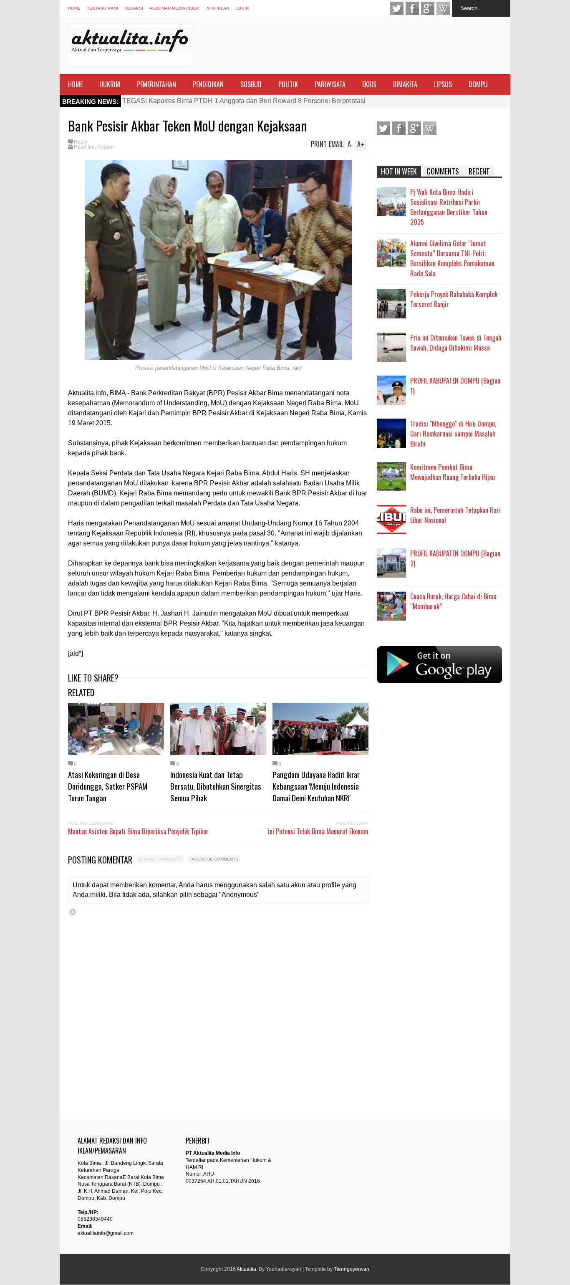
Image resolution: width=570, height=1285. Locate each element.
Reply (80, 142)
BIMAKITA (405, 84)
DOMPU (478, 84)
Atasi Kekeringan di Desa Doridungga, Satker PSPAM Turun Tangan (107, 785)
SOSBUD (251, 84)
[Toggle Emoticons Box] (72, 911)
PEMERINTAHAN (156, 84)
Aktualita (246, 1269)
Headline (84, 147)
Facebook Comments (213, 859)
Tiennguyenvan (351, 1269)
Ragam (105, 147)
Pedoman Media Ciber (174, 8)
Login (242, 8)
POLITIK (288, 84)
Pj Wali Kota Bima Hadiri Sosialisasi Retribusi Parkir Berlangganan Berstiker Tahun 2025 (448, 207)
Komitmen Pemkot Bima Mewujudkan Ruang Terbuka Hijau (452, 472)
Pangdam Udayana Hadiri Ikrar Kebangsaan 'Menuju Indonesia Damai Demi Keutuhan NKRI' (316, 785)
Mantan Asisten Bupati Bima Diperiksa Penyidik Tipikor (138, 831)
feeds (443, 8)
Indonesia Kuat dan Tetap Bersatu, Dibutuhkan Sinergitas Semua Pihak (215, 785)
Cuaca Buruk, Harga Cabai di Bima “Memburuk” (453, 601)
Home (74, 8)
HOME (75, 84)
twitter (397, 8)
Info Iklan (217, 8)
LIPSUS (443, 84)
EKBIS (369, 84)
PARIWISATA (330, 84)
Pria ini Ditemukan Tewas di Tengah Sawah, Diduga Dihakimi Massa (456, 343)
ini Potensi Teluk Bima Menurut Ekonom (318, 831)
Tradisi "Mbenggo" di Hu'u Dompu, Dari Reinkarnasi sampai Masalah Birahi (453, 434)
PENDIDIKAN (208, 84)
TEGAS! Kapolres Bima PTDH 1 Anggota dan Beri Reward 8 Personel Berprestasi (244, 100)
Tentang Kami (102, 8)
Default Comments (160, 859)
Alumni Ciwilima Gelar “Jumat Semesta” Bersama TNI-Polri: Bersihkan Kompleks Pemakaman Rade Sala (452, 258)
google (427, 8)
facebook (412, 8)
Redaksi (133, 8)
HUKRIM (109, 84)
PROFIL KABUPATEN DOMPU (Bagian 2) (455, 558)
